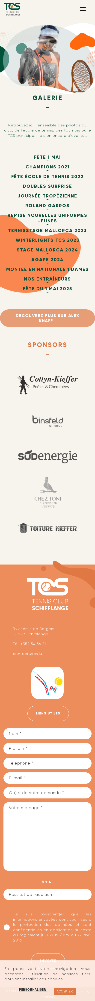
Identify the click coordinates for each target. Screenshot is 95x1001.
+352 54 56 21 (33, 644)
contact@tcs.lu (27, 653)
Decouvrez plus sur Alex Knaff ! (47, 318)
